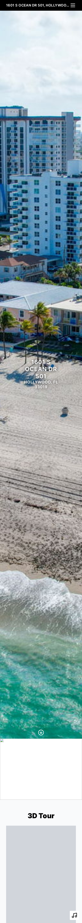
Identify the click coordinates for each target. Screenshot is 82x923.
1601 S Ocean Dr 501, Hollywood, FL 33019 (38, 5)
